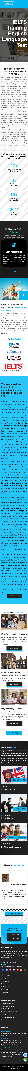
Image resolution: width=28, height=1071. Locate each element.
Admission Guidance (8, 1000)
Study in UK (6, 975)
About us (5, 972)
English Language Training (10, 1006)
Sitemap (5, 1014)
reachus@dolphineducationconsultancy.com (11, 960)
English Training (14, 246)
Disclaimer (5, 986)
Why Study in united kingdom (14, 628)
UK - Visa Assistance (8, 1003)
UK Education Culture (10, 666)
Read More (13, 893)
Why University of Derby (11, 703)
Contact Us (6, 981)
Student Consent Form (9, 1011)
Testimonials (6, 978)
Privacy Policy (6, 984)
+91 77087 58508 (5, 956)
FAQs (4, 1008)
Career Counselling (8, 997)
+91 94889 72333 (14, 956)
